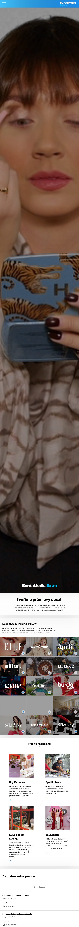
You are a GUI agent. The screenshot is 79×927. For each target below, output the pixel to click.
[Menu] (4, 4)
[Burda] (69, 4)
